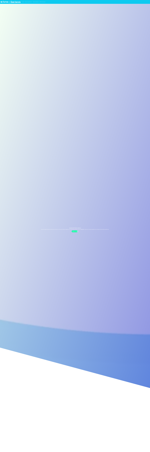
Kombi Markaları (36, 1)
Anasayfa (23, 1)
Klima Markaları (42, 1)
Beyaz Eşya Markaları (28, 1)
